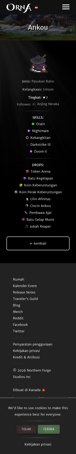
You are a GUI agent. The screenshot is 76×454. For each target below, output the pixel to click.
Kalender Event (25, 286)
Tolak (26, 429)
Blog (16, 305)
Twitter (19, 331)
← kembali (38, 243)
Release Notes (24, 292)
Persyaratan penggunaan (32, 344)
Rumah (18, 279)
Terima (49, 429)
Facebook (20, 325)
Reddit (18, 318)
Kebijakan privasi (38, 444)
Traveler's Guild (25, 299)
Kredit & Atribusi (26, 357)
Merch (18, 312)
